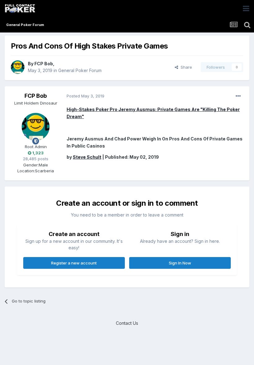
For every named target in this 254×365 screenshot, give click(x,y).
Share (185, 67)
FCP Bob (43, 63)
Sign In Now (180, 262)
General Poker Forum (80, 70)
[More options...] (238, 96)
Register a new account (74, 262)
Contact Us (127, 323)
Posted (85, 95)
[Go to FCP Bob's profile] (17, 67)
